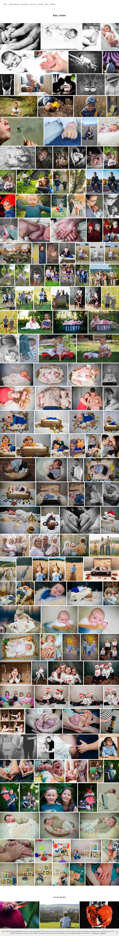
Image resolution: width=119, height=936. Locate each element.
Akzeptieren (95, 933)
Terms (46, 4)
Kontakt (40, 4)
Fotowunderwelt (14, 4)
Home (5, 4)
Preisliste (52, 4)
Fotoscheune (24, 4)
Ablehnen (103, 933)
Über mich (33, 4)
